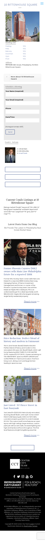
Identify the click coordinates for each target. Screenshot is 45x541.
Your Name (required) (14, 91)
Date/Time (10, 117)
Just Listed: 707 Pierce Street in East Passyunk (20, 406)
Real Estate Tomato (30, 526)
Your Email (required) (14, 100)
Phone (8, 108)
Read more (30, 301)
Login (32, 524)
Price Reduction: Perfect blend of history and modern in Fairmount (21, 339)
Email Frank (23, 153)
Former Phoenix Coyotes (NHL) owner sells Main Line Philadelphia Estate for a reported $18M (22, 272)
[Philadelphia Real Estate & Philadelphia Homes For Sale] (22, 7)
